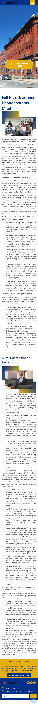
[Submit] (33, 696)
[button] (32, 2)
